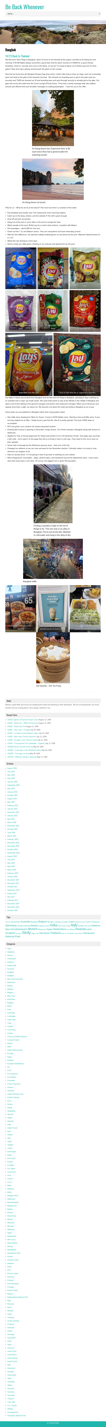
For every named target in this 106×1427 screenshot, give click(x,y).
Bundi (9, 1006)
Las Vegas (11, 1169)
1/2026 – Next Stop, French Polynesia (21, 737)
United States (78, 933)
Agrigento (10, 952)
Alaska (10, 955)
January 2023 (12, 809)
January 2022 (12, 816)
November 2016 (13, 907)
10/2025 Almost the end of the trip (20, 747)
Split (37, 933)
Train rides (11, 1402)
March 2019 (11, 836)
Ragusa (10, 1294)
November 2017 (13, 883)
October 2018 (12, 849)
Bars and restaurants (15, 979)
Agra (9, 949)
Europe (82, 922)
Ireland (9, 1135)
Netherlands (11, 1236)
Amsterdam (15, 922)
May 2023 (11, 802)
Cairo (9, 1009)
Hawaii (33, 925)
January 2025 (12, 782)
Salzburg (10, 1317)
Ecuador (10, 1053)
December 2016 (13, 904)
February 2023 (12, 805)
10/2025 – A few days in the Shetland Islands (24, 750)
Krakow (10, 1162)
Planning (10, 1277)
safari (89, 929)
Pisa (9, 1270)
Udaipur (10, 1409)
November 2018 (13, 846)
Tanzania (44, 933)
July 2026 (11, 772)
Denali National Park (15, 1050)
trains (63, 933)
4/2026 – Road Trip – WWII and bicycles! (22, 723)
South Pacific (12, 1361)
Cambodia (11, 1013)
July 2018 (11, 860)
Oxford (9, 1257)
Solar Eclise (11, 1351)
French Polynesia (92, 922)
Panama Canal (12, 1260)
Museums (42, 929)
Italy (74, 925)
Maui (7, 929)
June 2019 (11, 833)
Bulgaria (10, 1003)
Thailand (55, 932)
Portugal (10, 1287)
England (77, 922)
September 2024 (13, 785)
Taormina (10, 1392)
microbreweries (18, 929)
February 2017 (12, 900)
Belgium (42, 921)
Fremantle (11, 1081)
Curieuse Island (13, 1040)
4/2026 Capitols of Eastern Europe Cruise (22, 720)
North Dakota (12, 1243)
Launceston (11, 1172)
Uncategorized (12, 1412)
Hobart (47, 926)
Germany (11, 925)
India (53, 925)
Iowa (68, 926)
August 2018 (12, 856)
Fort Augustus (12, 1074)
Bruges (51, 922)
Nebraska (10, 1229)
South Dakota (12, 1358)
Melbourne (11, 1199)
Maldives (96, 925)
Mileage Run (12, 1206)
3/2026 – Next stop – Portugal (18, 730)
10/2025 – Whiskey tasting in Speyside (22, 757)
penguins (10, 1263)
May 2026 (11, 775)
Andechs (10, 962)
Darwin (9, 1043)
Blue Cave (11, 996)
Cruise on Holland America (17, 1037)
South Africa (12, 1355)
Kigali (9, 1155)
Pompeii (10, 1280)
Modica (10, 1209)
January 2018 (12, 877)
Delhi (9, 1047)
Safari (9, 1314)
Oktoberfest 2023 (13, 1253)
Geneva (10, 1087)
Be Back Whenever (24, 6)
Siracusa (10, 1348)
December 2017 (13, 880)
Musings (10, 1226)
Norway (10, 1246)
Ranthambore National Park (17, 1297)
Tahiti (9, 1378)
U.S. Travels (12, 1405)
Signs (9, 1345)
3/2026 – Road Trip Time (16, 726)
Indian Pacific (62, 926)
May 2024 (11, 789)
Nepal (49, 929)
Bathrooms (11, 982)
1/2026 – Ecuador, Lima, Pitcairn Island (22, 740)
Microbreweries (13, 1202)
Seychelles (11, 1338)
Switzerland (11, 1375)
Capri (9, 1023)
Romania (10, 1304)
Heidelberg (41, 926)
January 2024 (12, 792)
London (10, 1179)
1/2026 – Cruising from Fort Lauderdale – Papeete (26, 743)
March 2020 (11, 822)
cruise (71, 921)
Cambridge (57, 922)
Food (9, 1070)
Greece (10, 1104)
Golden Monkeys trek (15, 1094)
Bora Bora (11, 999)
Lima (9, 1175)
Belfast (10, 986)
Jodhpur (10, 1145)
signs (33, 933)
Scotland (10, 933)
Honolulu (10, 1121)
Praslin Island (12, 1290)
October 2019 (12, 829)
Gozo (9, 1101)
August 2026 (12, 768)
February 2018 (12, 873)
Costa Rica (11, 1030)
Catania (10, 1026)
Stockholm (11, 1368)
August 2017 (12, 893)
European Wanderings (15, 1064)
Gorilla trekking (23, 926)
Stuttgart (10, 1372)
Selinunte (10, 1328)
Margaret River (12, 1196)
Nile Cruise (11, 1240)
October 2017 (12, 887)
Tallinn (9, 1385)
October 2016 (12, 910)
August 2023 (12, 799)
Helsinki (10, 1114)
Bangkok (34, 922)
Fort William (11, 1077)
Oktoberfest (59, 929)
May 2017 (11, 897)
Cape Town (11, 1020)
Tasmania (11, 1395)
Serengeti (19, 933)
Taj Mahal (11, 1382)
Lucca (9, 1182)
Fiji (8, 1067)
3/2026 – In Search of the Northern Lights (22, 733)
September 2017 (13, 890)
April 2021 (11, 819)
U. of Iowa (69, 933)
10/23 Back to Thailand (17, 56)
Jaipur (9, 1141)
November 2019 (13, 826)
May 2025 (11, 778)
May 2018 (11, 863)
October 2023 (12, 795)
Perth (68, 929)
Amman (7, 922)
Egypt (9, 1057)
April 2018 (11, 866)
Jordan (81, 926)
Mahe (9, 1185)
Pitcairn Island (12, 1273)
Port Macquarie (13, 1284)
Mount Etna (11, 1216)
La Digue (10, 1165)
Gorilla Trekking (13, 1097)
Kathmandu (11, 1152)
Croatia (65, 922)
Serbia (9, 1331)
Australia (25, 921)
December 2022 (13, 812)
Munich (33, 929)
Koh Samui (87, 926)
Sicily (26, 933)
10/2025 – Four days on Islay (18, 754)
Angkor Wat (11, 965)
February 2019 (12, 839)
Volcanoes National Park (16, 1416)
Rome (72, 929)
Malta (9, 1192)
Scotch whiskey (13, 1321)
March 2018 (11, 870)
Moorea (10, 1213)
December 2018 (13, 843)
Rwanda (80, 929)
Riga (9, 1301)
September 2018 (13, 853)
